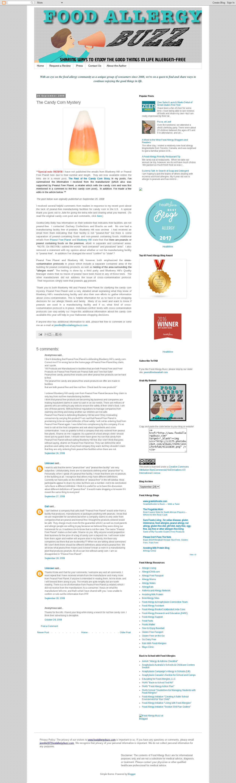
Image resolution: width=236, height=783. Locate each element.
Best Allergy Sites (150, 598)
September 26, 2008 (55, 453)
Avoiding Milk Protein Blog (156, 548)
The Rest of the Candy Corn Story (89, 178)
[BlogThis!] (50, 334)
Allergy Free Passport (152, 575)
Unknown (49, 463)
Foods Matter (148, 624)
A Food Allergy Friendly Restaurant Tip (161, 156)
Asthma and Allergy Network (156, 590)
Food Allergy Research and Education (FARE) (165, 613)
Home (40, 65)
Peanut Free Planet (60, 239)
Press (79, 65)
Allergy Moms (149, 579)
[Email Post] (40, 334)
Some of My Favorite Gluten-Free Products (163, 532)
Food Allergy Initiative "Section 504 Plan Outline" (166, 707)
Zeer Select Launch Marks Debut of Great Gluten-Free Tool (174, 103)
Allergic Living (149, 568)
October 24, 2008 (53, 619)
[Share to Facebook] (57, 334)
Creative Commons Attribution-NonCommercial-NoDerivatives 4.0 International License (164, 469)
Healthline (168, 246)
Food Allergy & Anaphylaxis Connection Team (165, 602)
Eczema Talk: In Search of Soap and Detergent (165, 171)
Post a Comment (49, 626)
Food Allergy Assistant (153, 605)
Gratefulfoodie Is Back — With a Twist (161, 504)
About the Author (116, 65)
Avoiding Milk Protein (152, 594)
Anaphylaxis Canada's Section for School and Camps (168, 675)
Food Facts (147, 621)
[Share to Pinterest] (60, 334)
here (99, 216)
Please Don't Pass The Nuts (157, 537)
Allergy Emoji (149, 551)
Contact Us (94, 65)
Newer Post (43, 632)
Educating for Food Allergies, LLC (159, 679)
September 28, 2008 (55, 558)
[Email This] (46, 334)
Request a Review (60, 65)
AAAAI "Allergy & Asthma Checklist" (160, 661)
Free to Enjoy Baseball (153, 628)
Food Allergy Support (152, 617)
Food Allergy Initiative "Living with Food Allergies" (166, 703)
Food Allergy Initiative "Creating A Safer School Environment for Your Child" (165, 698)
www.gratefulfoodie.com (155, 501)
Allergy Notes (148, 583)
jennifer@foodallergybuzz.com (70, 325)
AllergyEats (147, 587)
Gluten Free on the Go (153, 635)
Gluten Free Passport (152, 632)
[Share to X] (53, 334)
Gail (47, 506)
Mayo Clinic (148, 647)
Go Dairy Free (149, 639)
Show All (193, 555)
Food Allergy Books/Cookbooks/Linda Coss (163, 609)
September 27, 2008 (55, 496)
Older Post (125, 632)
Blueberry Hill (84, 239)
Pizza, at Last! (164, 121)
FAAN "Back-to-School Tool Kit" (157, 682)
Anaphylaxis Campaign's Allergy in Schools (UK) (166, 671)
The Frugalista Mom (153, 509)
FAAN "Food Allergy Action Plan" (158, 686)
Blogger (131, 774)
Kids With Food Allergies (154, 643)
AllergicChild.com (151, 571)
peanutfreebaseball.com (156, 372)
